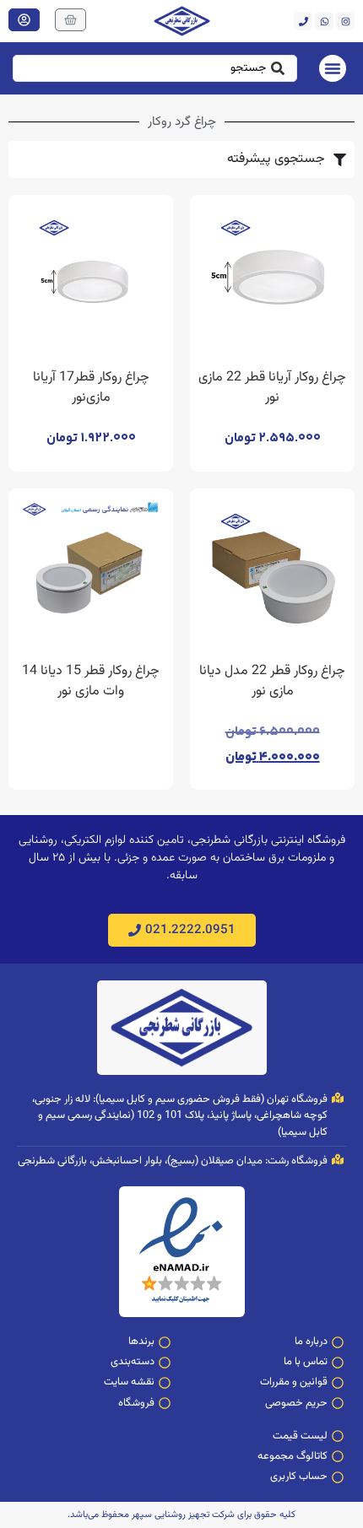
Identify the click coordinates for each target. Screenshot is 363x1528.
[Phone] (303, 21)
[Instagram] (345, 21)
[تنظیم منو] (332, 68)
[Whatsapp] (324, 21)
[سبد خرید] (70, 19)
